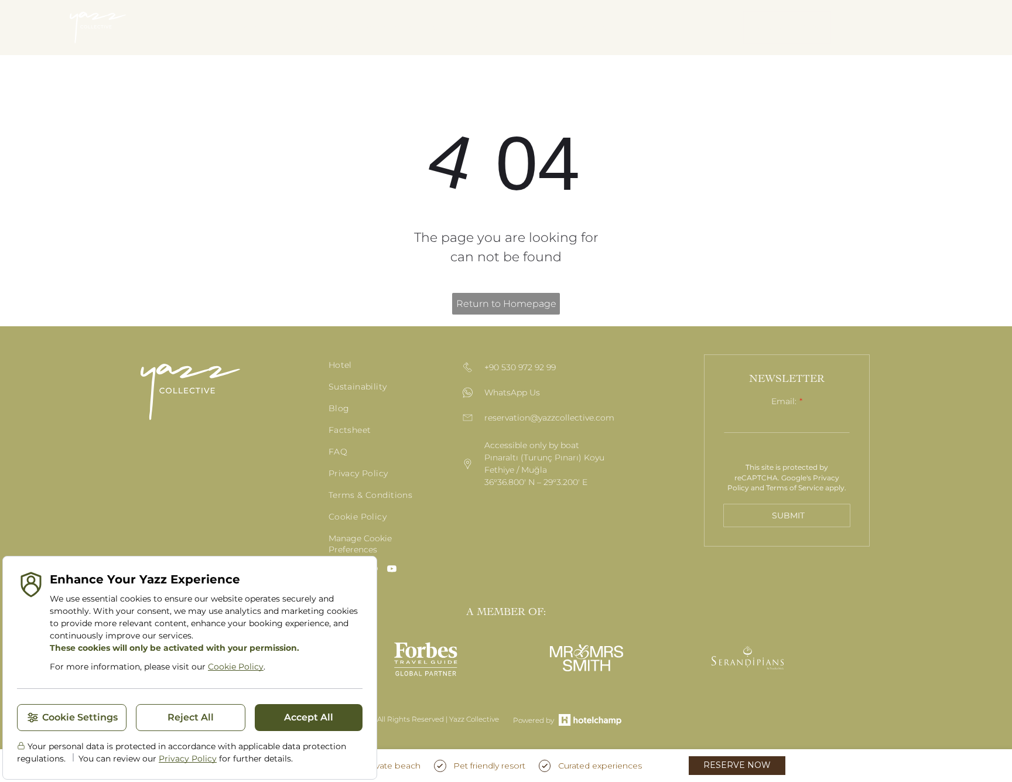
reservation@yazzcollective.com (549, 417)
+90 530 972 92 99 (520, 367)
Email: (783, 401)
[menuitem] (243, 27)
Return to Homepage (506, 303)
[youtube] (392, 570)
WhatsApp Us (512, 392)
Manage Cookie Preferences (360, 544)
